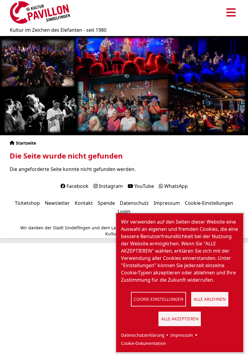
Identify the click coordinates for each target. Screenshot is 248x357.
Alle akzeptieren (179, 319)
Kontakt (84, 203)
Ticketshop (27, 203)
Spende (106, 203)
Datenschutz (134, 203)
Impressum (181, 335)
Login (124, 211)
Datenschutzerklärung (142, 335)
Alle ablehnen (210, 299)
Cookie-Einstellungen (158, 299)
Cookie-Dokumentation (143, 343)
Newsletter (57, 203)
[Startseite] (40, 12)
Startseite (26, 143)
